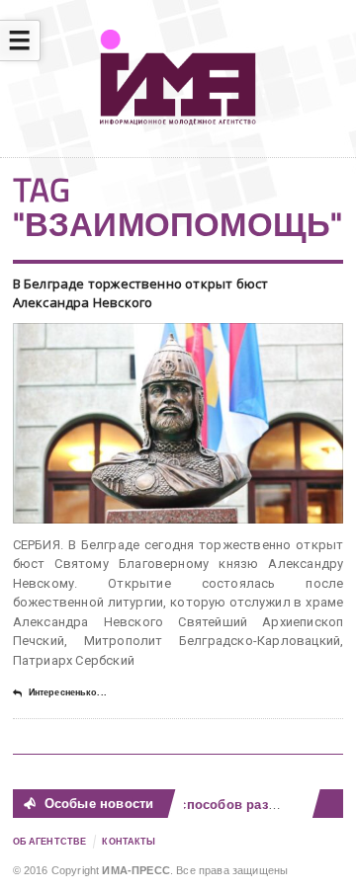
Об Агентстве (50, 842)
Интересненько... (68, 692)
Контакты (128, 842)
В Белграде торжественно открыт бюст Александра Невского (141, 293)
